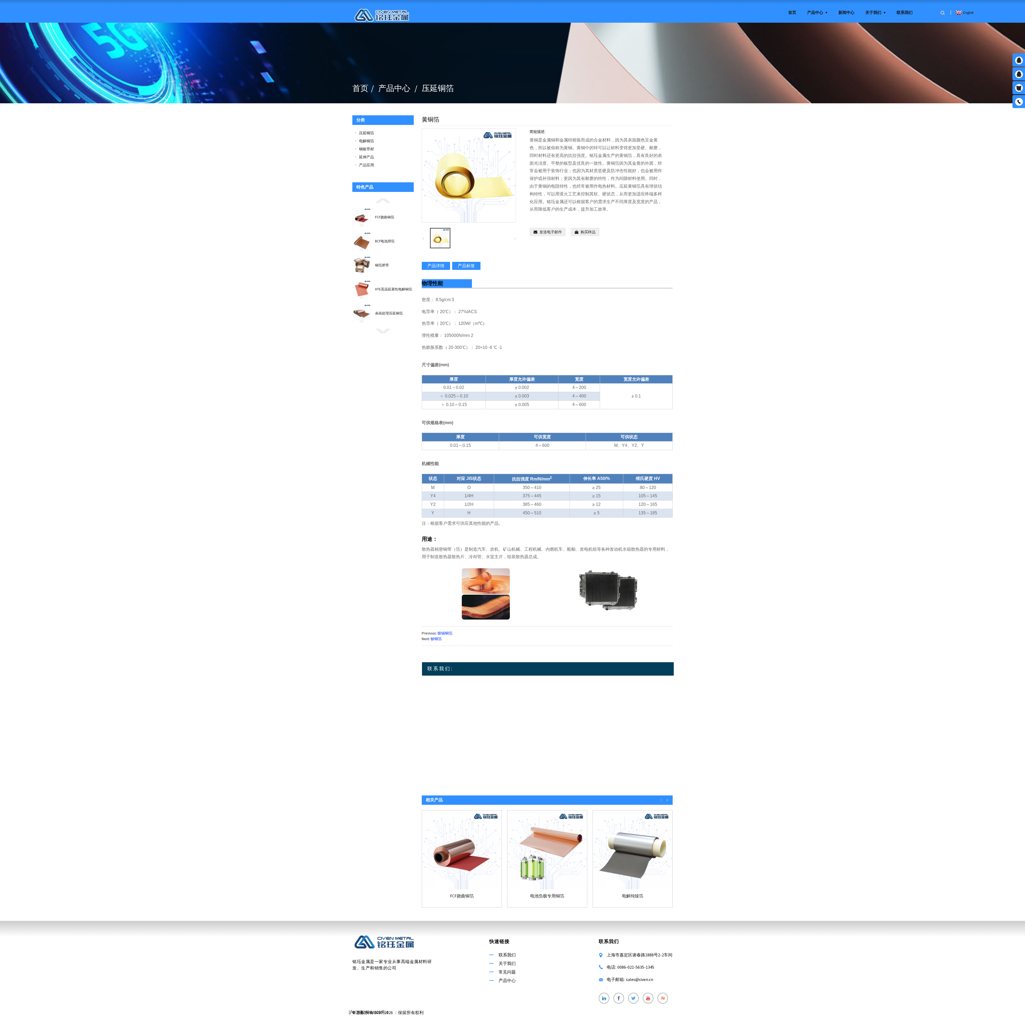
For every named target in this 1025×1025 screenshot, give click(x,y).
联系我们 (905, 12)
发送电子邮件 (550, 232)
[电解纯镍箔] (632, 850)
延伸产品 (366, 157)
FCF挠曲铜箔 (384, 217)
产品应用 (366, 165)
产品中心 (815, 12)
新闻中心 (846, 12)
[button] (383, 200)
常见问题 (507, 972)
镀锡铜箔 (444, 633)
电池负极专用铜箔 (547, 895)
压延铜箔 (438, 88)
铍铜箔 (436, 638)
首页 (792, 12)
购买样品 (588, 232)
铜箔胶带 (382, 265)
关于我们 (873, 12)
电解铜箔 (366, 141)
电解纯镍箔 (632, 895)
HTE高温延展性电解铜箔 (393, 289)
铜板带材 (366, 149)
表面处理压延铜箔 (389, 313)
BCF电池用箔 (385, 241)
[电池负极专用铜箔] (547, 850)
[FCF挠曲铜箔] (462, 850)
